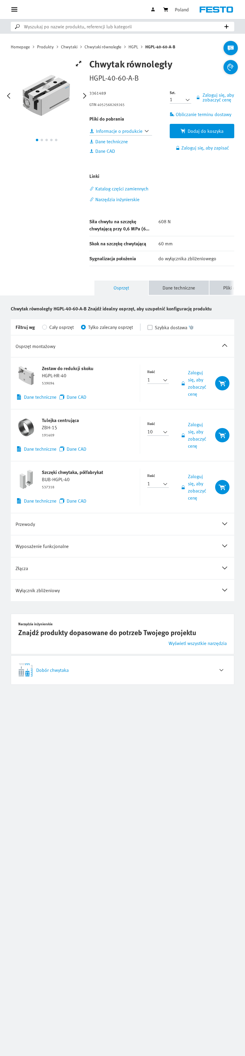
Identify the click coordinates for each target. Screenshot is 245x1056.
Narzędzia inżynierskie (117, 199)
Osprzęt (121, 287)
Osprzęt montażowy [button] (35, 346)
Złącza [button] (22, 568)
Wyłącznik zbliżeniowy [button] (38, 590)
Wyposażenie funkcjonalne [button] (42, 546)
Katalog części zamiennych (121, 188)
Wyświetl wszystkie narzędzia (198, 643)
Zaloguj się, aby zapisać (205, 147)
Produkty (45, 47)
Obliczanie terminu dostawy (203, 114)
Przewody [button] (25, 524)
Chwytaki (69, 47)
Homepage (20, 47)
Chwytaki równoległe (103, 47)
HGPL (133, 47)
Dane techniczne (179, 287)
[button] (154, 9)
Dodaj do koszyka (205, 131)
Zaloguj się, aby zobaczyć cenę (197, 383)
